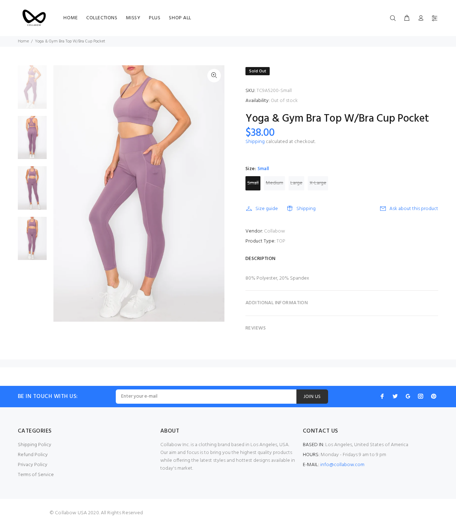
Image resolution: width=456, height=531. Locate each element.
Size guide (266, 209)
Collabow (274, 231)
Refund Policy (33, 455)
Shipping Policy (34, 445)
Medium (274, 183)
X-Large (318, 183)
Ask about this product (413, 209)
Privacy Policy (32, 465)
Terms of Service (36, 475)
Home (23, 41)
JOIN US (312, 397)
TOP (280, 241)
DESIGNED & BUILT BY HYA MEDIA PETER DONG (228, 523)
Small (253, 183)
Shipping (255, 142)
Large (296, 183)
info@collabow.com (342, 465)
